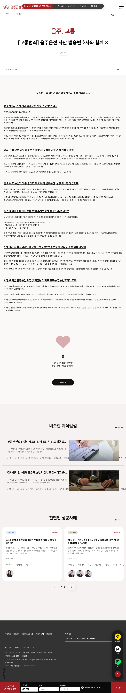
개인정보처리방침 (27, 634)
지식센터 (83, 6)
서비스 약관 (52, 659)
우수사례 (60, 6)
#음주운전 (63, 53)
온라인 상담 (40, 634)
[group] (10, 573)
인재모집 (49, 634)
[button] (95, 6)
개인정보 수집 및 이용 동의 (93, 688)
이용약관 (16, 634)
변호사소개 (71, 6)
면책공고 (8, 634)
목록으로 (63, 382)
